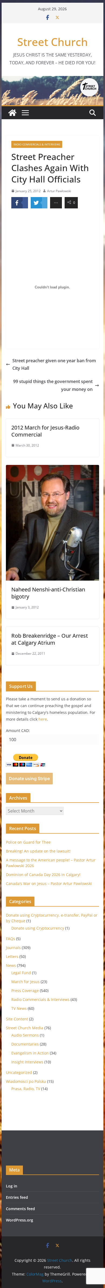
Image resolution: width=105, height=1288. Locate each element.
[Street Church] (12, 112)
